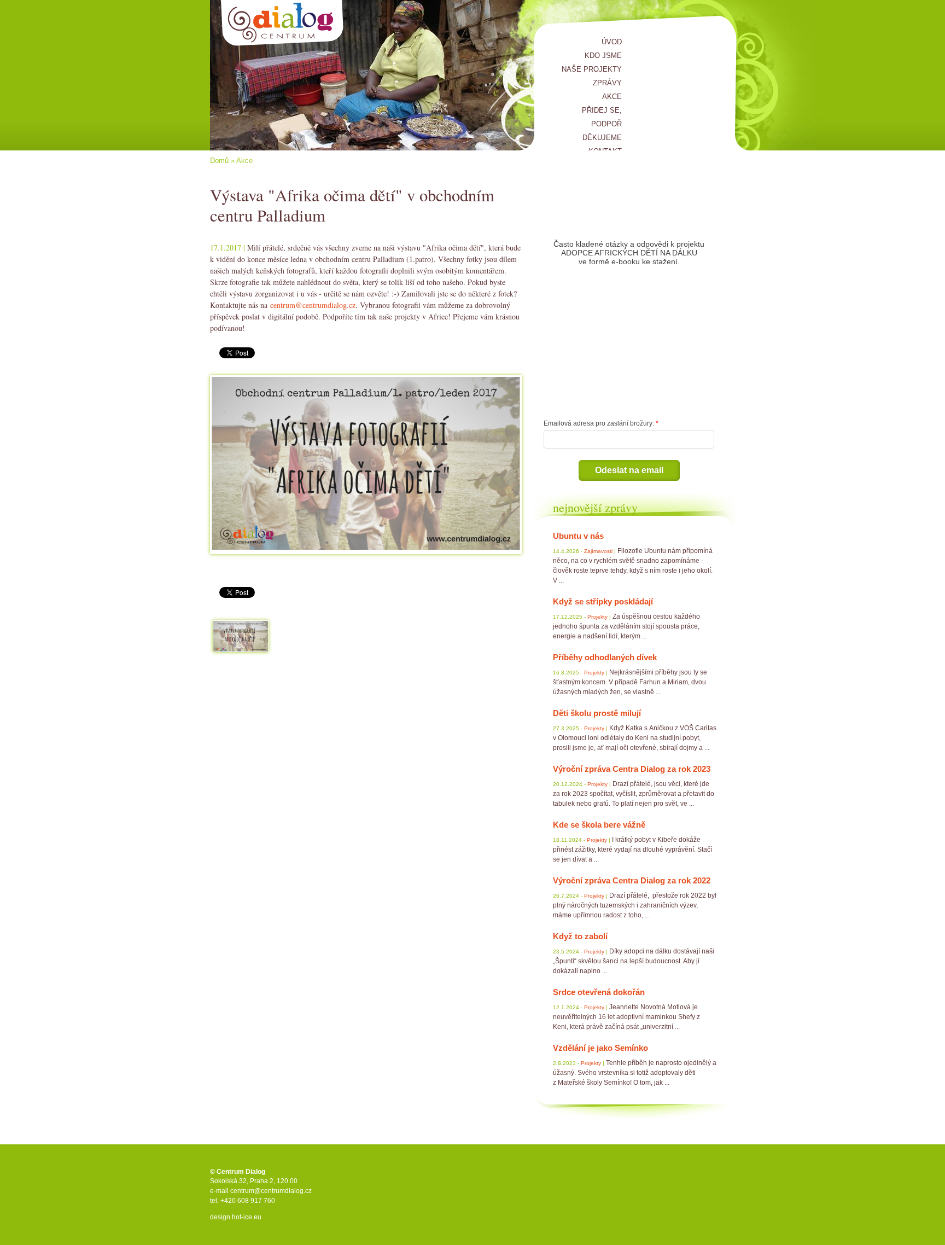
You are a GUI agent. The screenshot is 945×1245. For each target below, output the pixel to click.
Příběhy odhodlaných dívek (605, 657)
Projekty (597, 617)
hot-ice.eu (246, 1217)
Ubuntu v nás (578, 535)
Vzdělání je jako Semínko (600, 1047)
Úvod (612, 42)
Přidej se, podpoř (602, 117)
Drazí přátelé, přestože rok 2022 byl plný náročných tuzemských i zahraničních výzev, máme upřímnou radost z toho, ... (634, 905)
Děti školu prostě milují (597, 713)
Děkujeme (602, 137)
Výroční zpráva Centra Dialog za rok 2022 (631, 880)
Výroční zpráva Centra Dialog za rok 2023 (631, 768)
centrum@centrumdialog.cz (312, 305)
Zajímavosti (598, 551)
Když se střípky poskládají (603, 601)
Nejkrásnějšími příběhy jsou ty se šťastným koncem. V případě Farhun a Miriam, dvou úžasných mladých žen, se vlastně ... (630, 682)
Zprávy (607, 83)
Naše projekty (592, 69)
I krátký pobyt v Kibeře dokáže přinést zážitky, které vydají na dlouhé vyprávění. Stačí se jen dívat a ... (632, 849)
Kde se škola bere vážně (599, 824)
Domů (219, 160)
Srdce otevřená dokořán (599, 992)
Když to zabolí (580, 936)
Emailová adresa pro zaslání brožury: (599, 423)
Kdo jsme (603, 55)
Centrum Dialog (282, 23)
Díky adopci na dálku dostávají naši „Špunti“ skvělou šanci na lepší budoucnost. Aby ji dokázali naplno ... (633, 961)
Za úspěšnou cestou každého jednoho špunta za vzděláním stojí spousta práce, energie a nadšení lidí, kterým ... (626, 626)
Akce (612, 96)
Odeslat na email (629, 470)
